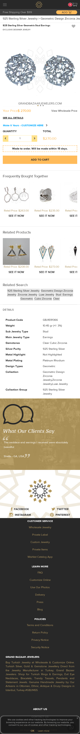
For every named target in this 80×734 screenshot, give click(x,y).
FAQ (40, 572)
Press (40, 602)
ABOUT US (40, 709)
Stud (59, 294)
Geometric (26, 298)
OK (32, 731)
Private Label (40, 535)
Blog (40, 609)
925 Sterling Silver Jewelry (23, 291)
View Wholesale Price (64, 111)
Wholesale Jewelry (40, 527)
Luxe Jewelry (46, 294)
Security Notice (40, 647)
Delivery (40, 595)
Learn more (43, 730)
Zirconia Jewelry (27, 294)
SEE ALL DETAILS (13, 118)
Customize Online (40, 580)
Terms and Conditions (40, 625)
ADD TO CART (40, 159)
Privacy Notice (40, 640)
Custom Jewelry (40, 542)
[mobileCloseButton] (5, 5)
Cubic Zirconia (43, 298)
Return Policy (40, 632)
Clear (56, 298)
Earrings (68, 294)
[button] (74, 4)
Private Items (40, 549)
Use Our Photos (40, 587)
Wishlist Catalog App (40, 557)
